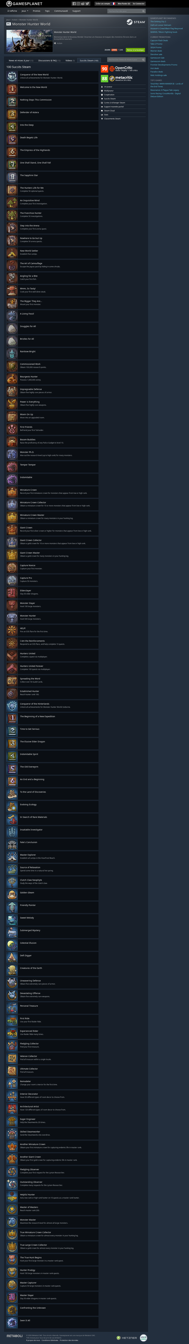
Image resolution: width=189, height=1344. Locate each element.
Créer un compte (103, 4)
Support (76, 10)
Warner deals (156, 50)
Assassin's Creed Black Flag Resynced (166, 28)
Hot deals (154, 68)
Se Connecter (138, 4)
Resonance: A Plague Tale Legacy (164, 90)
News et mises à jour (21, 60)
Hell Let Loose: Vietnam (160, 25)
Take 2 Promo (156, 43)
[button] (113, 3)
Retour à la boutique (135, 50)
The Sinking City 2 (158, 21)
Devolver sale (156, 54)
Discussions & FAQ (49, 60)
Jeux (8, 20)
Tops (47, 10)
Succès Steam (89, 60)
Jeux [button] (24, 10)
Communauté (61, 10)
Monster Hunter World (28, 20)
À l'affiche (12, 10)
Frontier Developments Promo (163, 64)
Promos (36, 10)
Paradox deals (156, 71)
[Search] (143, 11)
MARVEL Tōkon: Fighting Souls (163, 32)
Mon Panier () (124, 4)
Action (14, 20)
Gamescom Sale (157, 57)
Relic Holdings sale (158, 75)
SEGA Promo (156, 47)
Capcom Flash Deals (159, 40)
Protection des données (69, 1340)
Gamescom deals (157, 61)
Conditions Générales (50, 1340)
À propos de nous (33, 1340)
